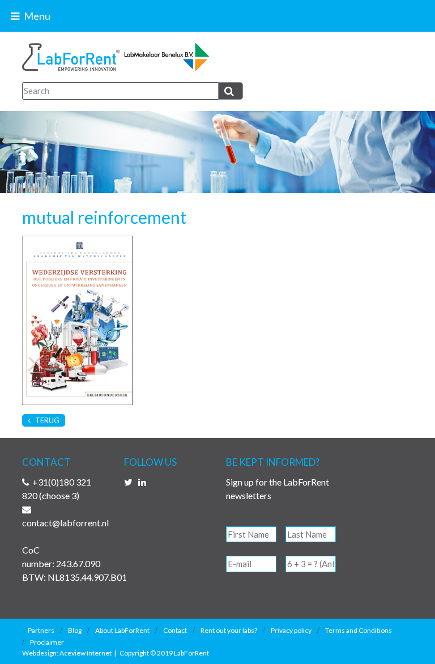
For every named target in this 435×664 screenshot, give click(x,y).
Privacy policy (291, 630)
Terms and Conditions (358, 630)
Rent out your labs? (229, 630)
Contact (175, 630)
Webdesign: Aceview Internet (67, 653)
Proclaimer (47, 642)
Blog (75, 630)
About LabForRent (122, 630)
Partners (41, 630)
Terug (46, 420)
